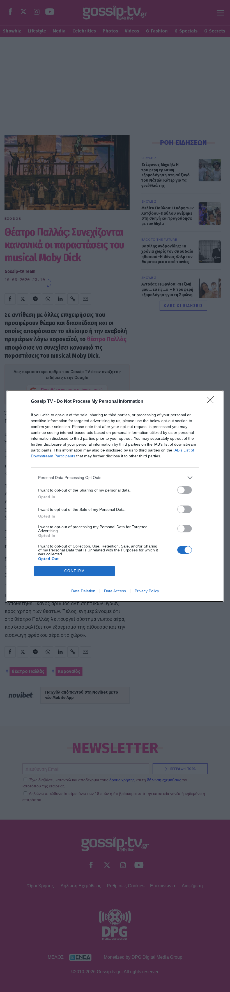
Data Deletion (83, 591)
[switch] (184, 490)
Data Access (115, 591)
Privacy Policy (147, 591)
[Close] (212, 401)
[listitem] (115, 478)
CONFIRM (74, 571)
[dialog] (115, 496)
